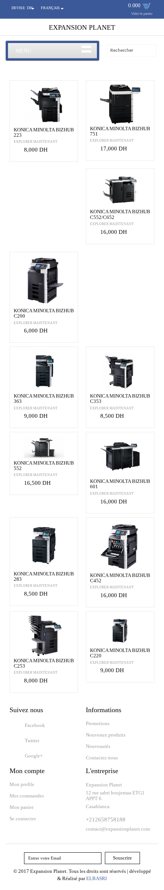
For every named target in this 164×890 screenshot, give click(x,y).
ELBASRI (96, 878)
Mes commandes (27, 796)
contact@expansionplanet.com (118, 829)
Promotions (97, 723)
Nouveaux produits (105, 735)
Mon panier (22, 807)
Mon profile (22, 784)
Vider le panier (142, 14)
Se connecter (23, 818)
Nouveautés (98, 746)
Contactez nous (102, 758)
